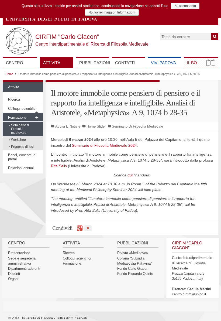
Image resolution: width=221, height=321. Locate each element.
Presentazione (19, 253)
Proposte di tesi (22, 146)
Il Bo (192, 62)
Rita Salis (59, 166)
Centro (14, 62)
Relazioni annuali (21, 168)
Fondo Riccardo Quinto (135, 274)
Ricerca (14, 99)
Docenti (14, 274)
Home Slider (96, 126)
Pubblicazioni (94, 62)
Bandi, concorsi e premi (21, 157)
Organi (13, 279)
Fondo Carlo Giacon (132, 269)
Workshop (18, 139)
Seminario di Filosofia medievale (20, 129)
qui (130, 175)
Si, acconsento (185, 6)
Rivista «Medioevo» (132, 253)
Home (9, 74)
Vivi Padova (163, 62)
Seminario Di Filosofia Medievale (137, 126)
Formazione (17, 117)
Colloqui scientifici (22, 109)
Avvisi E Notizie (67, 126)
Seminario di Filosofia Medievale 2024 (104, 145)
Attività (51, 62)
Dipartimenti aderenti (24, 269)
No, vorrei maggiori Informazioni (111, 12)
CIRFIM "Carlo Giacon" (67, 36)
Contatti (125, 62)
